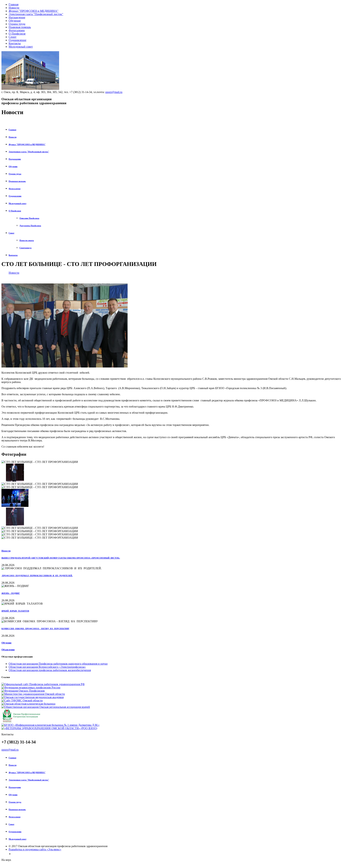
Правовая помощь (20, 27)
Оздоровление (17, 40)
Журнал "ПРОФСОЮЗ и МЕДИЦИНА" (33, 10)
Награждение (17, 17)
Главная (13, 4)
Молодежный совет (21, 46)
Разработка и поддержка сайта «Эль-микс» (35, 849)
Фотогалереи (17, 30)
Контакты (15, 43)
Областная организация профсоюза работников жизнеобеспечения (50, 670)
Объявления (8, 649)
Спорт (12, 36)
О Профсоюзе (17, 33)
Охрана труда (17, 23)
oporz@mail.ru (113, 92)
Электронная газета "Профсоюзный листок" (36, 14)
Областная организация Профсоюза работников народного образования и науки (58, 663)
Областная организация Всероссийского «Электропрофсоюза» (47, 666)
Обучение (15, 20)
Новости (14, 7)
